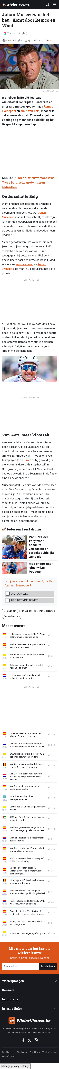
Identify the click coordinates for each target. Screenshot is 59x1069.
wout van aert (10, 611)
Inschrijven (48, 966)
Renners (8, 990)
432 (50, 40)
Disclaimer (22, 1052)
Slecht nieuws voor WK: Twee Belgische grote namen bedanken (28, 182)
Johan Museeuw (45, 611)
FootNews (35, 1052)
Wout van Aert (29, 111)
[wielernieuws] (29, 1020)
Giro (26, 460)
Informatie (10, 999)
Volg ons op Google (16, 33)
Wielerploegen (13, 981)
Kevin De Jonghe (14, 40)
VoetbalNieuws (49, 1052)
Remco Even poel (12, 616)
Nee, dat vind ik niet (24, 600)
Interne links (12, 1008)
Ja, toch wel (19, 593)
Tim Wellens (26, 611)
